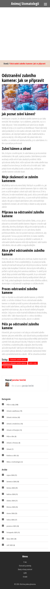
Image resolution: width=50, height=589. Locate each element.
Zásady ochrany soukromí (25, 569)
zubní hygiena (7, 367)
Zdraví (10, 449)
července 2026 (13, 481)
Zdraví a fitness (13, 443)
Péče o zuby (12, 404)
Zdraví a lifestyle (14, 430)
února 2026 (12, 513)
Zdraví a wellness (14, 411)
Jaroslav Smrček (19, 379)
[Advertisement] (25, 34)
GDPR (25, 573)
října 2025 (11, 539)
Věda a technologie (15, 462)
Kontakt (25, 577)
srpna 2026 (12, 475)
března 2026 (12, 507)
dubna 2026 (12, 500)
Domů (6, 63)
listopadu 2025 (13, 532)
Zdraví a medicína (15, 424)
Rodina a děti (13, 455)
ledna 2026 (12, 520)
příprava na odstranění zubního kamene (14, 363)
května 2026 (12, 494)
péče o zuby (32, 363)
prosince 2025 (13, 526)
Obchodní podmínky (25, 566)
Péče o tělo (11, 436)
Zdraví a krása (13, 417)
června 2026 (12, 488)
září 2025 (11, 545)
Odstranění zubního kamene (18, 359)
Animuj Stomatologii (25, 3)
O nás (25, 562)
